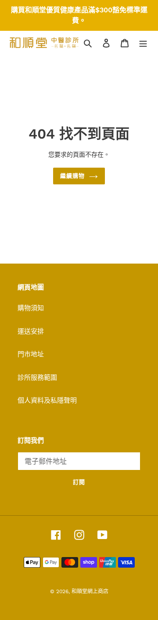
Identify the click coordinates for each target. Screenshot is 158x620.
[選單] (143, 42)
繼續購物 (72, 175)
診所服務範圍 (37, 378)
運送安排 (31, 331)
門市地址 (31, 354)
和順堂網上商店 (90, 591)
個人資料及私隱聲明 (47, 400)
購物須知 (31, 308)
